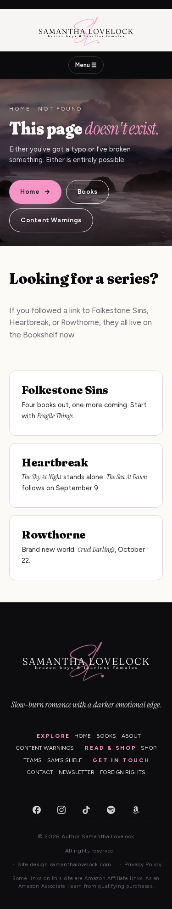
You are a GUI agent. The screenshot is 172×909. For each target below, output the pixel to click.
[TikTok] (86, 810)
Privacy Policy (143, 864)
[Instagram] (61, 810)
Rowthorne (54, 534)
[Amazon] (136, 810)
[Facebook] (36, 810)
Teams (32, 760)
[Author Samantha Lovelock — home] (86, 31)
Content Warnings (51, 220)
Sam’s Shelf (64, 760)
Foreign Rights (122, 772)
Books (88, 192)
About (131, 736)
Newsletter (76, 772)
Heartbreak (55, 462)
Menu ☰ (86, 65)
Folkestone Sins (65, 390)
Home (20, 109)
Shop (148, 748)
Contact (40, 772)
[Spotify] (111, 810)
